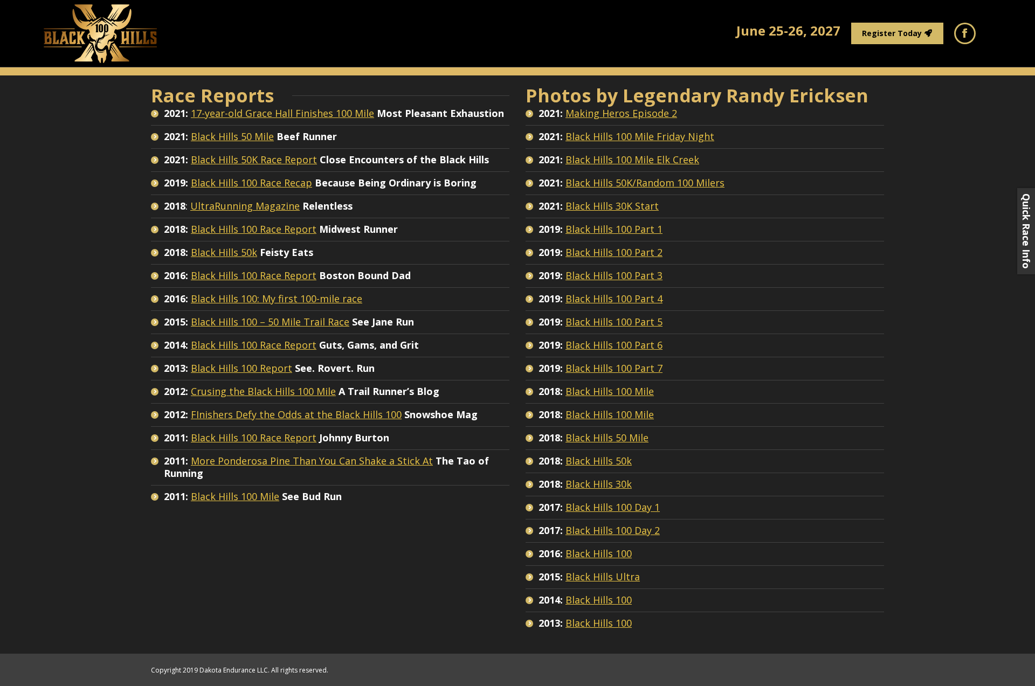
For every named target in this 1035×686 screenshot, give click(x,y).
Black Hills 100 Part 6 (614, 344)
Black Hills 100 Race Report (253, 229)
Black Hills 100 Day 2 (612, 530)
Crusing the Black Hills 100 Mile (263, 391)
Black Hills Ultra (602, 576)
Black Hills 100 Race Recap (251, 182)
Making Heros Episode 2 (621, 113)
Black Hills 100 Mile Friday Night (639, 136)
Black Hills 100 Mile (235, 496)
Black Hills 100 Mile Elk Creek (632, 159)
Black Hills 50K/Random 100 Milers (644, 182)
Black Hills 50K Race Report (254, 159)
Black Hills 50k (224, 252)
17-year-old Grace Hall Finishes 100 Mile (282, 113)
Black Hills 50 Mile (232, 136)
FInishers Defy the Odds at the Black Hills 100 (296, 414)
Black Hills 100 (598, 553)
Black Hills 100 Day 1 (612, 507)
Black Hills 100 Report (241, 368)
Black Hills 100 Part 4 (614, 298)
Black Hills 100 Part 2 (614, 252)
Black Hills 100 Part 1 (614, 229)
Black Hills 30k (598, 483)
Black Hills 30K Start (612, 205)
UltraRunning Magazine (245, 205)
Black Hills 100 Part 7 (614, 368)
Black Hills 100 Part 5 (614, 321)
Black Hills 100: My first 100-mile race (276, 298)
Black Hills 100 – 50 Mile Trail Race (270, 321)
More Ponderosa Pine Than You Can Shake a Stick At (312, 460)
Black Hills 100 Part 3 (614, 275)
